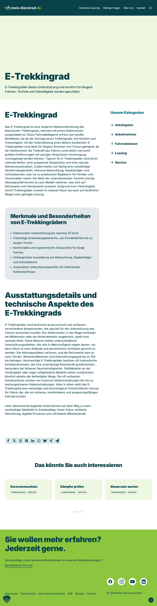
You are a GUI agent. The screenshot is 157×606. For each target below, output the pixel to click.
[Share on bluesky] (45, 441)
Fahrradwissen (18, 492)
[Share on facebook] (8, 441)
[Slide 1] (75, 512)
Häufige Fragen (111, 7)
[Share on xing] (51, 441)
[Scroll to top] (151, 599)
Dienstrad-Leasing (89, 7)
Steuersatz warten (124, 486)
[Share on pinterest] (26, 441)
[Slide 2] (78, 512)
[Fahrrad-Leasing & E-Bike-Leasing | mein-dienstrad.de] (23, 8)
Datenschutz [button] (28, 593)
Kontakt (141, 7)
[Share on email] (57, 441)
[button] (122, 125)
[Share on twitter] (14, 441)
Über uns (129, 7)
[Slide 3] (82, 512)
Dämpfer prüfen (72, 486)
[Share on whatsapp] (39, 441)
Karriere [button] (91, 593)
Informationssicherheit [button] (51, 593)
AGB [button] (70, 593)
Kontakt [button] (79, 593)
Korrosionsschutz (24, 486)
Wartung (32, 492)
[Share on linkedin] (33, 441)
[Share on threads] (20, 441)
